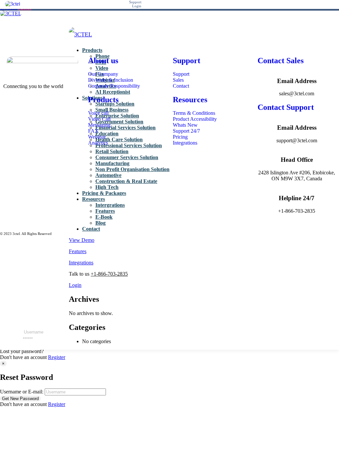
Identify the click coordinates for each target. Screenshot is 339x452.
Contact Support (286, 107)
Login (75, 285)
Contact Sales (281, 60)
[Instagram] (5, 116)
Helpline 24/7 (297, 198)
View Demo (81, 240)
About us (103, 60)
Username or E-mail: (21, 391)
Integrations (81, 262)
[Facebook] (5, 104)
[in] (5, 110)
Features (77, 251)
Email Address (296, 80)
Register (56, 357)
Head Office (297, 159)
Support (186, 60)
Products (103, 99)
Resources (190, 99)
